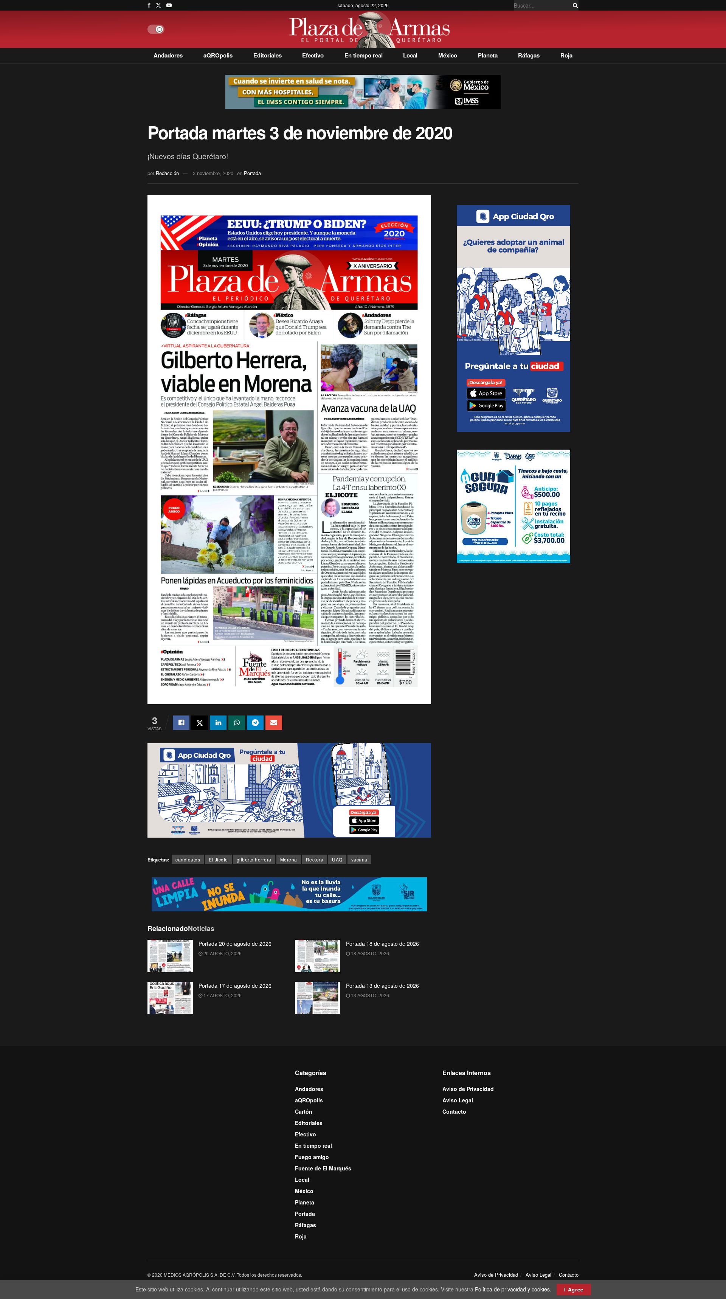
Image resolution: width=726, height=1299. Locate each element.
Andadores (168, 55)
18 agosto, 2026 (369, 953)
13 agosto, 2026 (369, 995)
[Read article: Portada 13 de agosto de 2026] (317, 998)
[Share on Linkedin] (218, 722)
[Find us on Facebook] (148, 5)
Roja (566, 55)
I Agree (573, 1289)
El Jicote (218, 859)
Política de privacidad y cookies (512, 1289)
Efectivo (313, 55)
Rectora (315, 859)
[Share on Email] (273, 722)
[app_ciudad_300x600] (513, 317)
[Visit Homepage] (371, 29)
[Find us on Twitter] (158, 5)
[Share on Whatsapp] (236, 722)
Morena (288, 859)
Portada (252, 173)
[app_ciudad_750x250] (289, 789)
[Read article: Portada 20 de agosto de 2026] (170, 956)
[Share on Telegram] (255, 722)
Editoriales (267, 55)
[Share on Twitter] (199, 722)
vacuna (359, 859)
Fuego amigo (312, 1157)
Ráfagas (529, 55)
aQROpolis (218, 55)
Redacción (167, 173)
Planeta (488, 55)
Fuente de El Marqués (323, 1168)
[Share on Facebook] (181, 722)
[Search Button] (574, 5)
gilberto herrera (254, 859)
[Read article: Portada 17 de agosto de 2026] (170, 998)
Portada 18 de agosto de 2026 (382, 943)
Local (410, 55)
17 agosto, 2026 (222, 995)
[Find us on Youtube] (169, 5)
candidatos (187, 859)
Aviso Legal (457, 1100)
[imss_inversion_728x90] (363, 91)
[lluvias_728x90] (289, 893)
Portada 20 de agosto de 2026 (235, 943)
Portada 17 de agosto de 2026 (235, 985)
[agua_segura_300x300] (513, 505)
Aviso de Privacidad (468, 1089)
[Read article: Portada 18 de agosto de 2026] (317, 956)
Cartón (303, 1111)
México (447, 55)
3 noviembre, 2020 (213, 173)
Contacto (454, 1111)
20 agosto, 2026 (222, 953)
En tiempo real (363, 55)
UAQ (337, 859)
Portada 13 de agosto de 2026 (382, 985)
